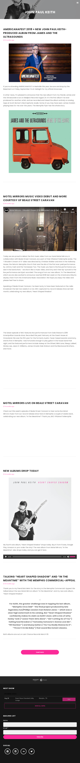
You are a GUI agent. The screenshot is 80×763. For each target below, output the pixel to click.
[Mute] (68, 557)
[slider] (73, 556)
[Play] (6, 557)
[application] (40, 557)
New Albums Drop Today (21, 471)
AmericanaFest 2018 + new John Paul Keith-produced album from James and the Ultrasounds (35, 33)
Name (5, 720)
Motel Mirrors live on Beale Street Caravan (35, 403)
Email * (5, 728)
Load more (40, 652)
